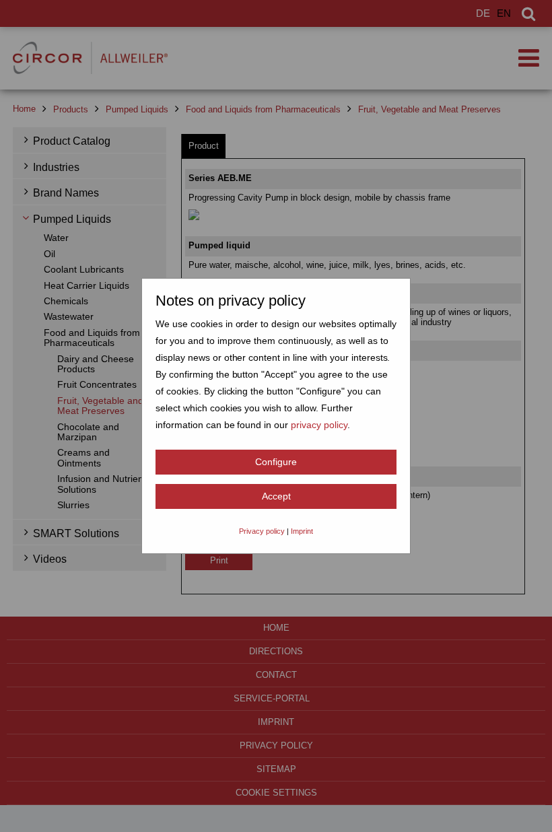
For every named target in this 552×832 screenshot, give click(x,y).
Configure (276, 461)
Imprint (302, 531)
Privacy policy (262, 531)
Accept (276, 496)
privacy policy (319, 424)
